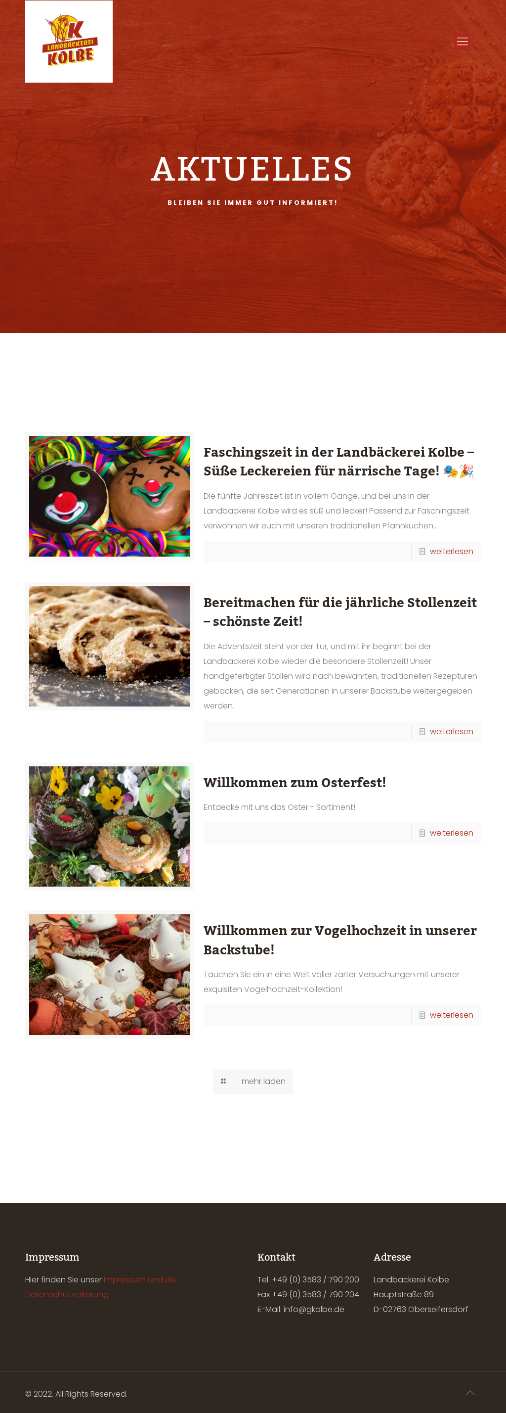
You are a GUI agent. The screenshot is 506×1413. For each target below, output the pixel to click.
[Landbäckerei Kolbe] (68, 41)
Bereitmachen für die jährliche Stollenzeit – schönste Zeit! (340, 612)
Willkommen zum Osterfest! (295, 783)
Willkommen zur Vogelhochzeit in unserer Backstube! (340, 940)
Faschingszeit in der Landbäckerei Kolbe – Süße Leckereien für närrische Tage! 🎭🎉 (339, 462)
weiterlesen (451, 551)
